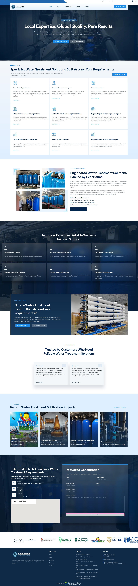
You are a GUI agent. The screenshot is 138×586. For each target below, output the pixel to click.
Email (97, 483)
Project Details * (71, 495)
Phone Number (70, 483)
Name (67, 477)
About (58, 6)
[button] (35, 372)
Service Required (70, 489)
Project (78, 6)
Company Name (100, 477)
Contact (87, 6)
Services (67, 6)
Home (50, 6)
